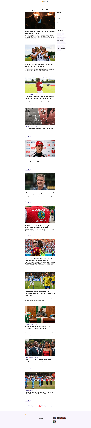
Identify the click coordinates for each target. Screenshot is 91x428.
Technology (58, 26)
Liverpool (58, 48)
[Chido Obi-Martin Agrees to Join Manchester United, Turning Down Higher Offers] (64, 418)
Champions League (59, 43)
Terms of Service (41, 418)
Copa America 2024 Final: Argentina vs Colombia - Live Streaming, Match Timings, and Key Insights (40, 293)
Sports (36, 94)
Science (58, 27)
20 (50, 406)
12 (35, 406)
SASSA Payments (51, 4)
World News (36, 357)
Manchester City (59, 37)
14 (39, 406)
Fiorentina (61, 40)
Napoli (58, 40)
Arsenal (62, 45)
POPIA (40, 422)
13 (37, 406)
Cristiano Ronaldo (63, 48)
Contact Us (40, 419)
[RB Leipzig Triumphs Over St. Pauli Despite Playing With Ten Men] (58, 418)
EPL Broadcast (45, 4)
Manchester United (59, 35)
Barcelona (64, 37)
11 (33, 406)
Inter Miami (64, 43)
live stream (58, 45)
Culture (58, 23)
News (57, 22)
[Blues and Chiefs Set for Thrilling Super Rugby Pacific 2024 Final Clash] (54, 418)
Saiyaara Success (39, 4)
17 (46, 406)
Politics (36, 324)
